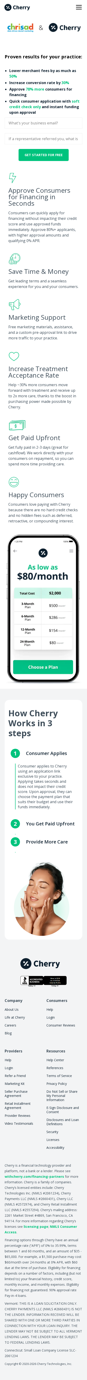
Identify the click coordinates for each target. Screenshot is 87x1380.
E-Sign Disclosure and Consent (62, 1109)
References (54, 1068)
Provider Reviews (17, 1115)
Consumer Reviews (60, 1025)
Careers (10, 1025)
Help (49, 1009)
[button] (78, 7)
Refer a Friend (15, 1076)
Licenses (52, 1139)
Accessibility (55, 1147)
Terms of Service (59, 1076)
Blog (8, 1033)
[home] (17, 7)
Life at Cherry (15, 1017)
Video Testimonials (19, 1123)
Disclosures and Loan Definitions (62, 1122)
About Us (12, 1009)
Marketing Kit (15, 1083)
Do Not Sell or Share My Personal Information (61, 1095)
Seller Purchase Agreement (16, 1093)
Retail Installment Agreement (18, 1105)
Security (52, 1132)
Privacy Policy (56, 1083)
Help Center (55, 1060)
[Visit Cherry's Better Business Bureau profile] (43, 981)
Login (50, 1017)
